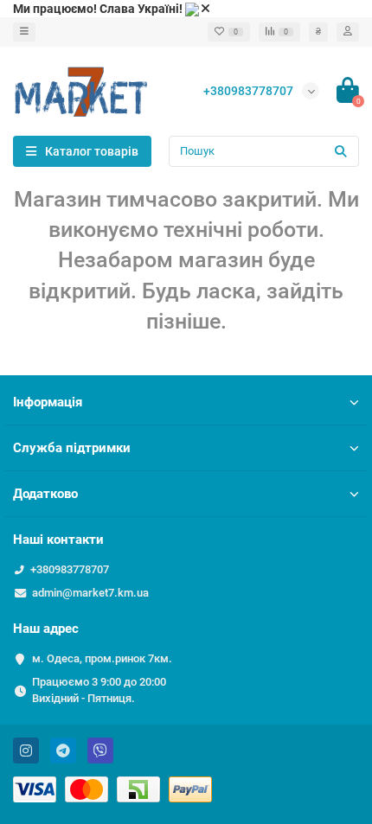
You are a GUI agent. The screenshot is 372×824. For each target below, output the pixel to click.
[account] (348, 32)
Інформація (47, 402)
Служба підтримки (72, 448)
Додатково (45, 493)
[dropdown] (24, 32)
